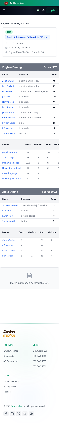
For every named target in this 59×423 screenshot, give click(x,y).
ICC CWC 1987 (39, 361)
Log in (52, 10)
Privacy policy (9, 386)
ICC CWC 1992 (39, 366)
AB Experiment (10, 361)
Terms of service (11, 381)
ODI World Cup (40, 350)
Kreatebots (8, 356)
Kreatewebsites (10, 350)
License (7, 391)
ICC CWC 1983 (39, 356)
